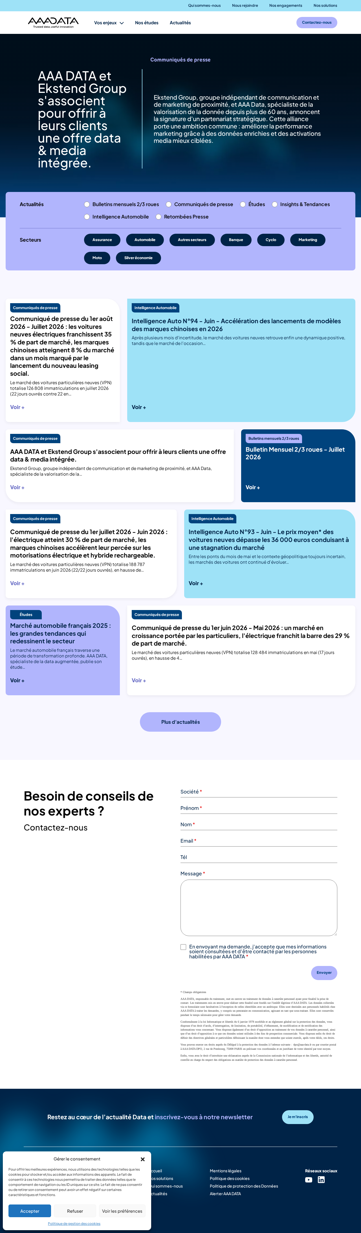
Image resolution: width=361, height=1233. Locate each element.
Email (188, 841)
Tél (183, 857)
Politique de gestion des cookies (74, 1223)
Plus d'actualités (180, 722)
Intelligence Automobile (121, 216)
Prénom (191, 808)
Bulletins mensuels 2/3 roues (126, 204)
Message (192, 873)
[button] (143, 1158)
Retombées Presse (186, 216)
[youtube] (308, 1179)
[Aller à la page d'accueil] (53, 23)
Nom (187, 824)
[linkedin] (321, 1179)
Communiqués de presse (203, 204)
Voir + (17, 407)
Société (191, 791)
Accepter (29, 1211)
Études (256, 204)
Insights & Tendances (305, 204)
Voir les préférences (122, 1211)
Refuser (75, 1211)
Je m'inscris (298, 1116)
